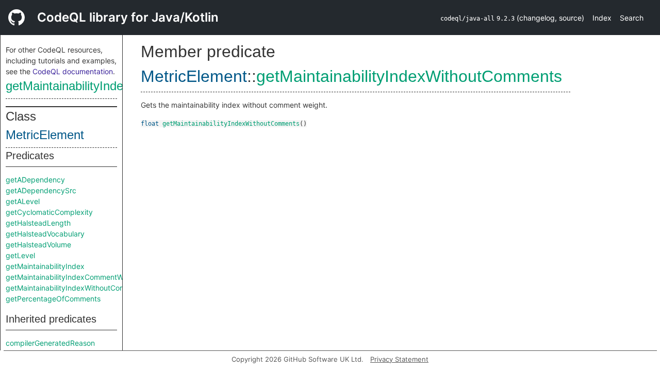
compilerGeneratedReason (50, 343)
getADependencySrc (41, 190)
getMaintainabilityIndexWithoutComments (118, 86)
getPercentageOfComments (53, 298)
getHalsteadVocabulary (45, 233)
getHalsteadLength (38, 222)
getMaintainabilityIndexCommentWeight (73, 277)
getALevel (23, 201)
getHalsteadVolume (38, 244)
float (150, 123)
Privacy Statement (399, 359)
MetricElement (45, 135)
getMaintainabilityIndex (45, 266)
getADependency (35, 179)
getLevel (20, 255)
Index (602, 17)
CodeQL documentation (72, 71)
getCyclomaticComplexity (49, 212)
